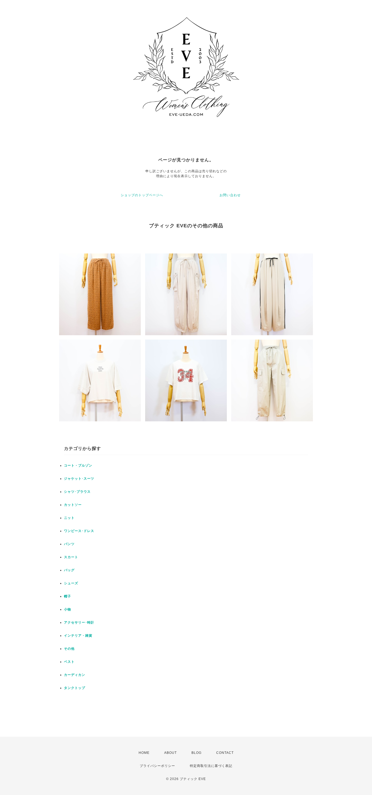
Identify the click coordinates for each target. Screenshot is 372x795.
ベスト (69, 662)
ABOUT (170, 753)
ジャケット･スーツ (79, 478)
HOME (144, 753)
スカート (71, 557)
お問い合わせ (230, 195)
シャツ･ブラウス (77, 492)
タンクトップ (74, 688)
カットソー (73, 505)
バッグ (69, 570)
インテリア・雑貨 (78, 635)
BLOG (196, 753)
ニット (69, 518)
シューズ (71, 583)
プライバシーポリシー (157, 766)
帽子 (67, 596)
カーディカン (74, 675)
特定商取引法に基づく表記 (211, 766)
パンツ (69, 544)
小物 (67, 609)
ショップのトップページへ (142, 195)
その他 (69, 649)
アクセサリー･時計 (79, 622)
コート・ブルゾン (78, 465)
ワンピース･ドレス (79, 531)
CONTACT (225, 753)
